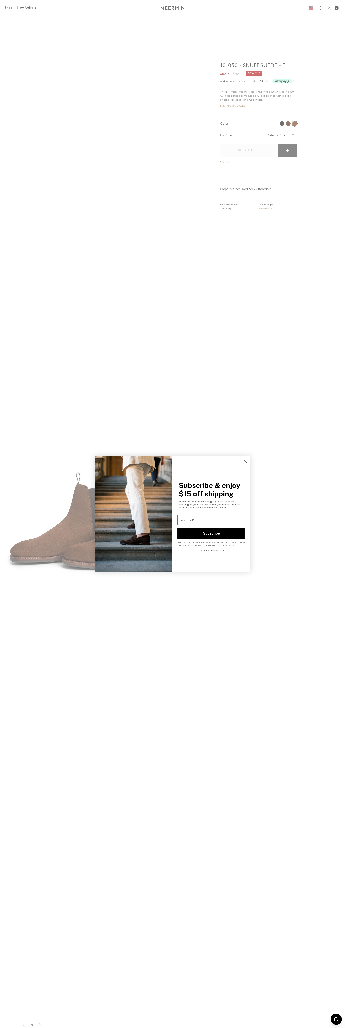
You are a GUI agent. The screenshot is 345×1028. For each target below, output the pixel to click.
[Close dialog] (245, 461)
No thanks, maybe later (211, 550)
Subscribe (211, 533)
